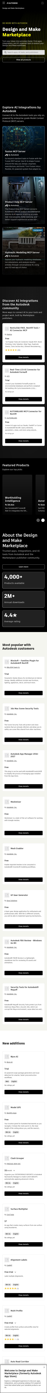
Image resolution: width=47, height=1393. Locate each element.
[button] (9, 1170)
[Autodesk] (12, 3)
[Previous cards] (38, 520)
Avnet (43, 504)
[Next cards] (43, 520)
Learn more (23, 567)
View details (23, 357)
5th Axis (11, 504)
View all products (23, 60)
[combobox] (25, 52)
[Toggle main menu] (3, 3)
